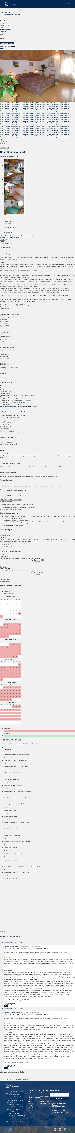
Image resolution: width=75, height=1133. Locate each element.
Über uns (30, 1107)
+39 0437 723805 (14, 1104)
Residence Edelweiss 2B (11, 1012)
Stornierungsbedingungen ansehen (11, 499)
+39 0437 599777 (14, 1095)
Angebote (30, 1105)
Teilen (2, 241)
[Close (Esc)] (0, 143)
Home (29, 1096)
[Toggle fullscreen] (2, 143)
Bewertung (7, 16)
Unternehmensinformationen (47, 1103)
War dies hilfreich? (37, 560)
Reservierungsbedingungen (12, 14)
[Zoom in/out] (4, 143)
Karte (5, 18)
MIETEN (30, 1101)
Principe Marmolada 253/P (12, 946)
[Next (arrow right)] (2, 145)
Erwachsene (4, 31)
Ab (1, 21)
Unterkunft (7, 12)
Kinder (2, 38)
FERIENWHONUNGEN (34, 1098)
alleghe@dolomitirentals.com (17, 1106)
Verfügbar (7, 733)
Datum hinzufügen (5, 29)
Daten (2, 25)
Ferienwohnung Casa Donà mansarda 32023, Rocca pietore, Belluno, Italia (22, 744)
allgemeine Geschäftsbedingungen (58, 1105)
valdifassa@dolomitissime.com (17, 1115)
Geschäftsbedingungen (45, 1096)
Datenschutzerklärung (45, 1101)
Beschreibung (5, 147)
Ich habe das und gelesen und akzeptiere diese (59, 1105)
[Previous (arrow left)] (0, 145)
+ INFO (6, 1005)
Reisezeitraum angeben (7, 43)
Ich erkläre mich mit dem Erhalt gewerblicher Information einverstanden (60, 1112)
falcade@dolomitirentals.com (17, 1097)
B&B (29, 1099)
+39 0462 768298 (14, 1113)
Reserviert (7, 728)
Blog (29, 1109)
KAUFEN (30, 1103)
